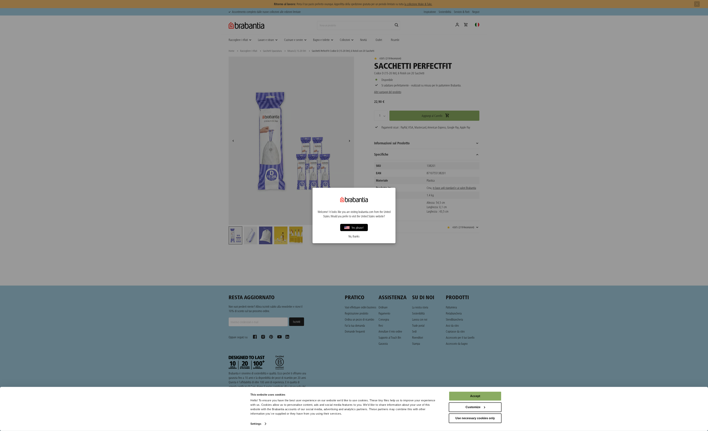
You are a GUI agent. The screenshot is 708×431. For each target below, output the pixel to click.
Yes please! (357, 227)
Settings (255, 423)
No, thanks (354, 236)
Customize (473, 407)
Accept (475, 396)
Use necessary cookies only (475, 418)
